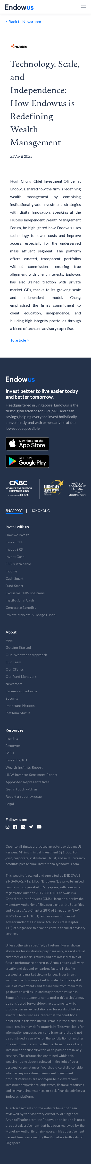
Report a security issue (24, 796)
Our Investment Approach (26, 655)
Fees (9, 640)
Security (12, 698)
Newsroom (14, 684)
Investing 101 (16, 760)
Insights (12, 738)
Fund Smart (15, 586)
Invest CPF (14, 542)
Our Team (13, 662)
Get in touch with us (22, 789)
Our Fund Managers (21, 676)
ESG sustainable (18, 564)
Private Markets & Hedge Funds (31, 615)
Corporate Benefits (21, 607)
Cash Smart (15, 578)
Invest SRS (14, 549)
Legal (10, 804)
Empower (13, 745)
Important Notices (20, 705)
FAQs (10, 753)
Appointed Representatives (28, 782)
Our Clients (15, 669)
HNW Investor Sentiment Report (32, 775)
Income (11, 571)
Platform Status (18, 713)
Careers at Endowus (22, 691)
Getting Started (18, 647)
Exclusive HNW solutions (25, 593)
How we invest (17, 535)
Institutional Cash (20, 600)
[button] (81, 6)
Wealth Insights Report (24, 767)
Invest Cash (15, 557)
